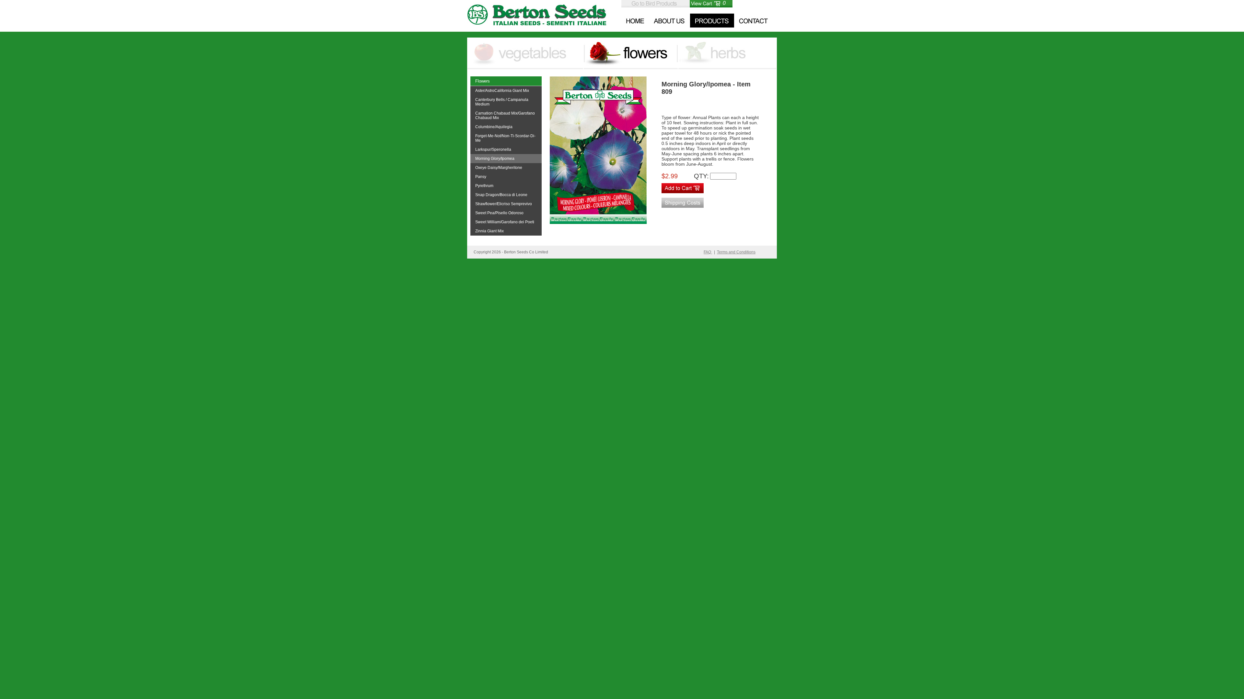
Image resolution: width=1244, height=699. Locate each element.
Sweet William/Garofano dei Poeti (504, 222)
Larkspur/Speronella (493, 149)
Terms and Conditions (736, 252)
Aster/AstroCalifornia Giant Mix (502, 90)
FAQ (708, 252)
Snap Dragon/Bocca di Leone (501, 195)
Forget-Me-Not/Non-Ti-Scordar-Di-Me (505, 138)
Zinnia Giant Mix (489, 231)
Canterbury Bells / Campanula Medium (501, 101)
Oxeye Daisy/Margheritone (498, 167)
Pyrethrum (484, 185)
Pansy (480, 176)
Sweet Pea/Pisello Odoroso (499, 213)
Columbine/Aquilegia (494, 127)
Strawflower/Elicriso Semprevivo (503, 204)
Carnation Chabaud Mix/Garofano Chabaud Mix (505, 115)
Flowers (482, 81)
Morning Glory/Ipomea (494, 158)
